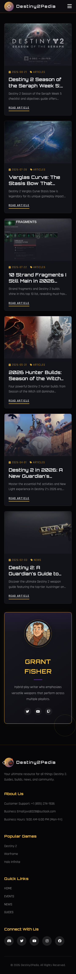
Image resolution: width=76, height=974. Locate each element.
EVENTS (9, 896)
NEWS (8, 904)
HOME (8, 888)
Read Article (19, 108)
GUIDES (9, 912)
